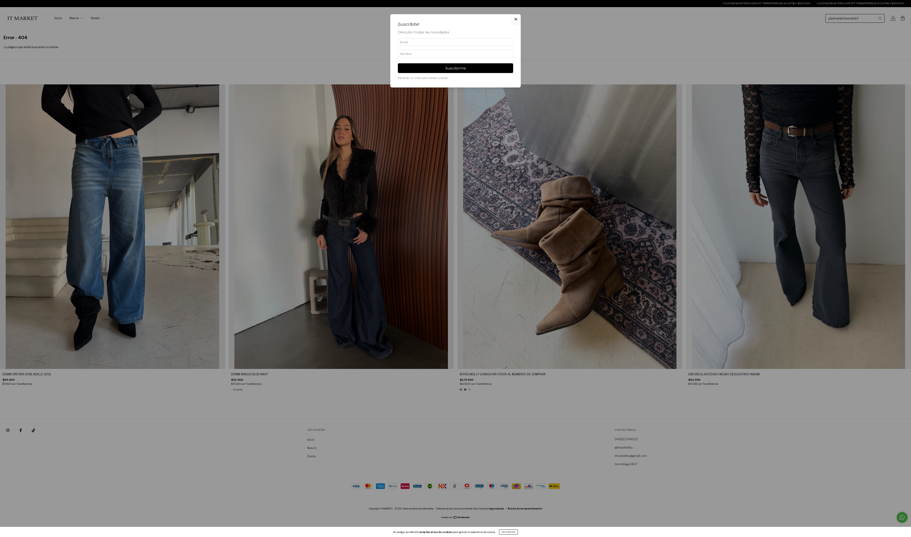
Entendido (508, 532)
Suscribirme (455, 68)
